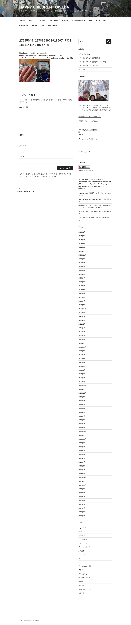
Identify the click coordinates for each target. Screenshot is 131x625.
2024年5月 (81, 243)
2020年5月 (81, 370)
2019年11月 (82, 389)
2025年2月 (81, 232)
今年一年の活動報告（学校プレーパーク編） (92, 62)
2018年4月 (81, 462)
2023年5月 (81, 274)
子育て (31, 20)
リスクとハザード (84, 547)
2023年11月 (82, 255)
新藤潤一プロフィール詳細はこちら (89, 121)
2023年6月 (81, 270)
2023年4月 (81, 278)
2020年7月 (81, 362)
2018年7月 (81, 450)
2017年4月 (81, 508)
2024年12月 (82, 236)
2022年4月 (81, 301)
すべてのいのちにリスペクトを (88, 65)
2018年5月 (81, 458)
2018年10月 (82, 439)
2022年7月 (81, 293)
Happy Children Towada (44, 7)
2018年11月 (82, 435)
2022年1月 (81, 305)
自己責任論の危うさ (84, 54)
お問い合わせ (52, 25)
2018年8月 (81, 447)
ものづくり (82, 535)
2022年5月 (81, 297)
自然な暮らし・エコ (84, 589)
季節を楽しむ (23, 25)
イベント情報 (54, 20)
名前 (22, 135)
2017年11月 (82, 481)
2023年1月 (81, 286)
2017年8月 (81, 493)
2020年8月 (81, 358)
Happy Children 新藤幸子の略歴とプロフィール (93, 193)
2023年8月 (81, 263)
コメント (23, 107)
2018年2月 (81, 470)
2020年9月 (81, 355)
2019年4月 (81, 416)
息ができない (82, 69)
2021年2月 (81, 335)
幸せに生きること (84, 578)
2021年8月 (81, 316)
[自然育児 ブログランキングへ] (84, 168)
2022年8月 (81, 289)
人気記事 (22, 20)
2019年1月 (81, 427)
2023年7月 (81, 266)
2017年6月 (81, 500)
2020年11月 (82, 347)
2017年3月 (81, 512)
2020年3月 (81, 374)
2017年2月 (81, 516)
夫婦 (90, 20)
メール (22, 146)
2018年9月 (81, 443)
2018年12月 (82, 431)
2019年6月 (81, 408)
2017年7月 (81, 496)
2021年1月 (81, 339)
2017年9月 (81, 489)
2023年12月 (82, 251)
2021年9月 (81, 312)
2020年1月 (81, 381)
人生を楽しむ (82, 554)
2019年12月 (82, 385)
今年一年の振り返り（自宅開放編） (89, 58)
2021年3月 (81, 332)
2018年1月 (81, 473)
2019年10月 (82, 393)
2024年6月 (81, 240)
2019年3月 (81, 420)
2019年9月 (81, 397)
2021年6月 (81, 320)
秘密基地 (34, 25)
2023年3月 (81, 282)
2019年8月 (81, 401)
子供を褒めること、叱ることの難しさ (90, 218)
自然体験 (65, 20)
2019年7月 (81, 404)
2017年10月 (82, 485)
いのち (80, 532)
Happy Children (101, 20)
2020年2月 (81, 378)
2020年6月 (81, 366)
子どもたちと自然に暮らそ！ (87, 139)
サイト (21, 156)
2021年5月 (81, 324)
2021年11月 (82, 309)
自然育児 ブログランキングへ (86, 170)
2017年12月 (82, 477)
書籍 (42, 25)
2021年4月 (81, 328)
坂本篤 (80, 195)
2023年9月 (81, 259)
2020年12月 (82, 343)
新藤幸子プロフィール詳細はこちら (89, 117)
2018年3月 (81, 466)
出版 (79, 558)
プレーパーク (41, 20)
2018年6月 (81, 454)
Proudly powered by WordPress (29, 620)
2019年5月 (81, 412)
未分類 (80, 581)
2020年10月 (82, 351)
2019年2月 (81, 424)
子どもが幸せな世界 (78, 20)
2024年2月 (81, 247)
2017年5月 (81, 504)
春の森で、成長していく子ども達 (89, 211)
